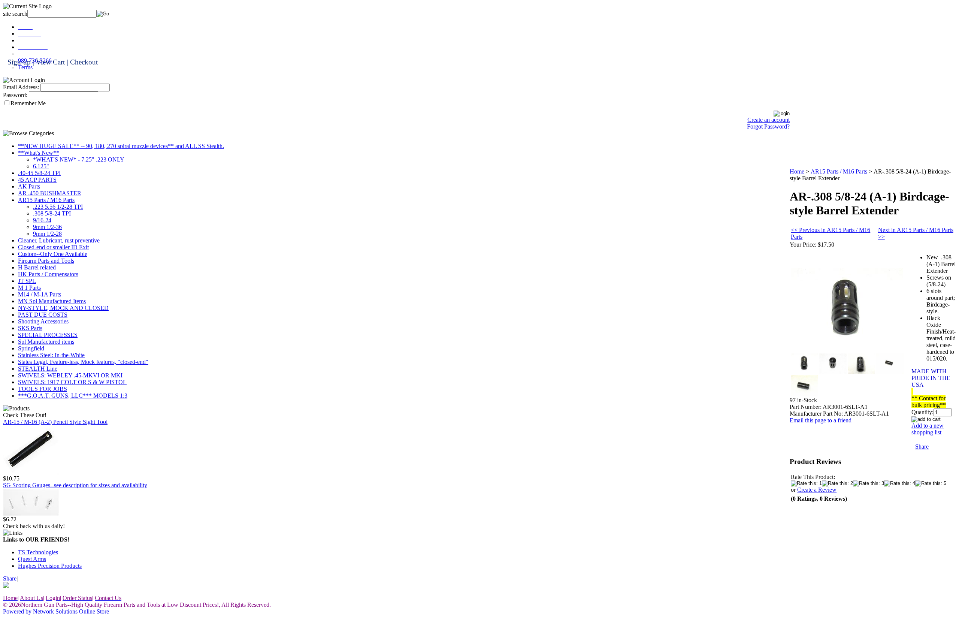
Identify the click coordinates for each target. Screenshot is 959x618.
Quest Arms (32, 559)
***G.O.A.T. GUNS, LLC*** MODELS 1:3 (72, 395)
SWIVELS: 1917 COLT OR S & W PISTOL (72, 382)
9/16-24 (42, 220)
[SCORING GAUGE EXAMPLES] (31, 514)
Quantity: (922, 412)
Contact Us (31, 54)
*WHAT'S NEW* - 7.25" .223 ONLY (78, 159)
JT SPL (27, 281)
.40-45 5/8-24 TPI (39, 173)
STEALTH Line (37, 368)
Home (797, 171)
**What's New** (38, 153)
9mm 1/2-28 (47, 233)
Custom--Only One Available (52, 254)
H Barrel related (37, 267)
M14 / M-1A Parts (39, 294)
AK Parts (29, 186)
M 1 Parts (29, 287)
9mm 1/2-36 (47, 227)
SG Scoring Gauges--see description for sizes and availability (75, 485)
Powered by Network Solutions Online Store (56, 611)
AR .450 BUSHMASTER (49, 193)
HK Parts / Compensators (48, 274)
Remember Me (28, 103)
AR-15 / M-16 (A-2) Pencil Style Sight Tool (55, 422)
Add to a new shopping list (927, 428)
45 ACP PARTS (37, 180)
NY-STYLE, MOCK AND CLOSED (63, 308)
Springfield (31, 348)
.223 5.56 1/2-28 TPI (58, 207)
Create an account (768, 120)
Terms (25, 67)
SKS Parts (30, 328)
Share (9, 578)
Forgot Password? (768, 126)
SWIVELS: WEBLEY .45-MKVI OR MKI (70, 375)
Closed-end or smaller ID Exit (53, 247)
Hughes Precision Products (50, 566)
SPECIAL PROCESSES (48, 335)
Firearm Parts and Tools (46, 260)
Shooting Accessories (43, 321)
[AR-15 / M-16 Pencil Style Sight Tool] (31, 473)
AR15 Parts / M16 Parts (46, 200)
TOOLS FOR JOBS (42, 389)
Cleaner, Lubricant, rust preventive (59, 240)
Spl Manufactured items (46, 341)
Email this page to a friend (820, 420)
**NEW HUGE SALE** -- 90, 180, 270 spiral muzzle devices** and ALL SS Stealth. (121, 146)
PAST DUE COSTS (42, 314)
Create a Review (817, 489)
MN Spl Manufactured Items (52, 301)
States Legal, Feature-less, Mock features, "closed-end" (83, 362)
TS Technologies (38, 552)
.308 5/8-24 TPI (52, 213)
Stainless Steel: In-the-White (51, 355)
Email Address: (21, 87)
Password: (15, 95)
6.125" (41, 166)
